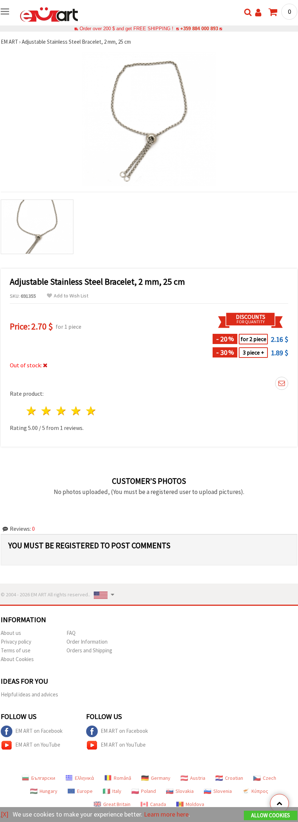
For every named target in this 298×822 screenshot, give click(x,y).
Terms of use (16, 650)
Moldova (195, 804)
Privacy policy (16, 641)
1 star (31, 410)
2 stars (46, 410)
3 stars (61, 410)
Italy (116, 791)
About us (11, 632)
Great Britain (116, 804)
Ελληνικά (84, 778)
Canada (158, 804)
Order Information (87, 641)
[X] (4, 814)
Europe (85, 791)
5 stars (91, 410)
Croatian (234, 778)
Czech (269, 778)
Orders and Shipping (89, 650)
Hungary (48, 791)
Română (122, 778)
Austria (197, 778)
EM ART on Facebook (39, 730)
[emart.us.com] (49, 14)
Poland (148, 791)
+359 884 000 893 (199, 28)
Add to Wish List (71, 296)
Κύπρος (259, 791)
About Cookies (17, 659)
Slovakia (185, 791)
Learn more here (166, 814)
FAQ (71, 632)
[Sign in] (258, 12)
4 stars (76, 410)
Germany (160, 778)
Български (43, 778)
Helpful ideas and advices (29, 694)
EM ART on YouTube (37, 744)
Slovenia (222, 791)
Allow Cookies (270, 815)
